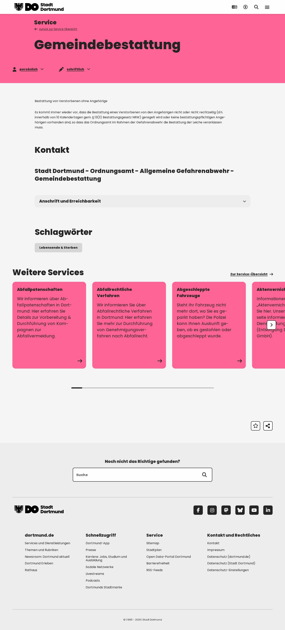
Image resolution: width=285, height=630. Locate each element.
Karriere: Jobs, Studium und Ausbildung (106, 558)
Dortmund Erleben (39, 563)
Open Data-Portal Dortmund (168, 556)
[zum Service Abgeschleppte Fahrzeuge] (209, 325)
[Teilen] (268, 426)
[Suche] (204, 474)
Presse (91, 550)
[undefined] (271, 325)
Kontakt (213, 543)
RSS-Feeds (154, 570)
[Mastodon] (226, 510)
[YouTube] (254, 510)
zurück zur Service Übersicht (58, 29)
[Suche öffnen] (256, 7)
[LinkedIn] (268, 510)
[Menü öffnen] (267, 7)
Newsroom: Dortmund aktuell (47, 556)
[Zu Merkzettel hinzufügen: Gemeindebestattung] (255, 426)
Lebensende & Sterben (58, 247)
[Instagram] (212, 510)
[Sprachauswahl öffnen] (234, 7)
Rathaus (31, 570)
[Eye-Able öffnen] (245, 7)
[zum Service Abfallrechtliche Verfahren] (129, 325)
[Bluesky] (240, 510)
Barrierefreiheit (158, 563)
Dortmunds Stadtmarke (104, 587)
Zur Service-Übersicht (249, 274)
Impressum (216, 550)
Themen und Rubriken (41, 550)
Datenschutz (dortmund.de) (228, 556)
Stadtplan (154, 550)
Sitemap (152, 543)
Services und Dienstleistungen (47, 543)
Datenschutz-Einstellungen (228, 570)
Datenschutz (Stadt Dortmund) (231, 563)
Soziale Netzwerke (99, 567)
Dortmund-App (98, 543)
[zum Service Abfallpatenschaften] (49, 325)
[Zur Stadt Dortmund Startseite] (39, 7)
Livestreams (95, 574)
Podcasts (93, 580)
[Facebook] (198, 510)
